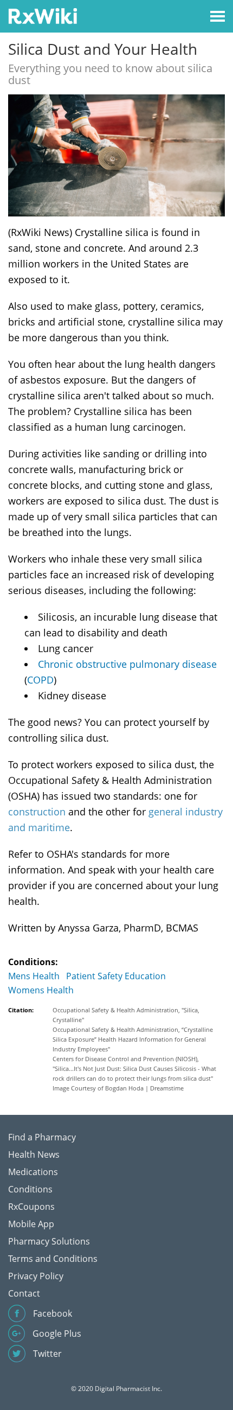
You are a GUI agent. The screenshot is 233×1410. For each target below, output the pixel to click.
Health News (34, 1154)
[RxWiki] (42, 15)
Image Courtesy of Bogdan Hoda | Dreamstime (118, 1088)
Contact (24, 1293)
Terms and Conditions (53, 1259)
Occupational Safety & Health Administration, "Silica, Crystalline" (126, 1015)
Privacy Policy (35, 1276)
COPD (40, 679)
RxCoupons (31, 1207)
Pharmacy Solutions (49, 1241)
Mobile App (31, 1224)
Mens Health (34, 976)
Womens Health (41, 990)
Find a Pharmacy (42, 1137)
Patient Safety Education (116, 976)
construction (37, 811)
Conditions (30, 1189)
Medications (33, 1172)
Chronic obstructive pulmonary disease (127, 664)
